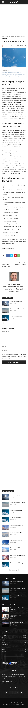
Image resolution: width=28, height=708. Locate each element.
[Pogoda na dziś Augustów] (5, 303)
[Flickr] (13, 692)
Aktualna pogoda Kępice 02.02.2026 (11, 72)
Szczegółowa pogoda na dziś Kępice (11, 76)
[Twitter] (11, 255)
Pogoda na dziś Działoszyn (16, 563)
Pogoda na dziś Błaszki (16, 316)
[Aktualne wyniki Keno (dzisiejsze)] (5, 617)
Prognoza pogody (10, 248)
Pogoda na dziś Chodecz (16, 532)
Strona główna (5, 36)
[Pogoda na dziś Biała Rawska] (5, 310)
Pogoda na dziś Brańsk (15, 517)
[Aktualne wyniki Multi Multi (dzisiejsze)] (5, 624)
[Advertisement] (14, 19)
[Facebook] (8, 255)
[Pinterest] (15, 255)
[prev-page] (3, 323)
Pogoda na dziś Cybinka (16, 540)
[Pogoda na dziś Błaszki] (5, 318)
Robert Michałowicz (8, 45)
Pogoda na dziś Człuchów (16, 548)
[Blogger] (6, 692)
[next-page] (5, 323)
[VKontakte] (21, 692)
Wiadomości (11, 36)
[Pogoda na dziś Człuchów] (5, 549)
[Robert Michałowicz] (3, 46)
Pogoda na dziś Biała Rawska (17, 308)
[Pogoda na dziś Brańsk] (5, 519)
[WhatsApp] (18, 255)
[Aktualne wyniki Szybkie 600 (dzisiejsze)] (5, 609)
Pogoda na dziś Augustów (16, 301)
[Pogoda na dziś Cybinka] (5, 542)
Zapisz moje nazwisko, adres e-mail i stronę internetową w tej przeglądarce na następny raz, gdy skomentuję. (14, 356)
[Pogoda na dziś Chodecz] (5, 534)
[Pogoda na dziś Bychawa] (5, 527)
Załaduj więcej (13, 570)
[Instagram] (17, 692)
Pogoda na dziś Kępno (20, 264)
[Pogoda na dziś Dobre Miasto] (5, 557)
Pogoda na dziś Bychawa (16, 525)
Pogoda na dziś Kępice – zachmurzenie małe (13, 74)
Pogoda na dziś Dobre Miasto (17, 555)
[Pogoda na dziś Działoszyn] (5, 564)
